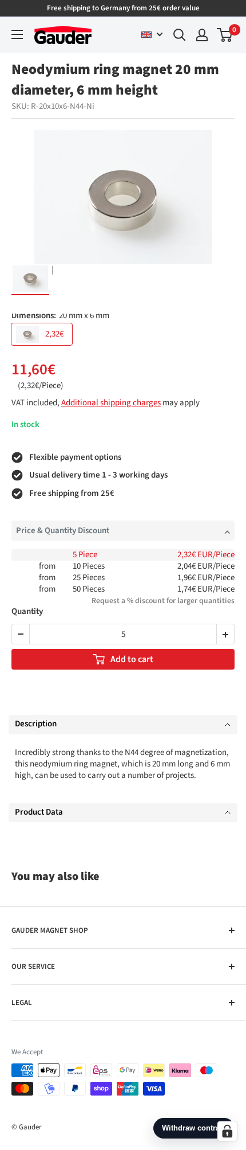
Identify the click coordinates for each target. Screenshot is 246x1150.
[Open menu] (17, 34)
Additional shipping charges (111, 403)
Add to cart (131, 659)
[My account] (202, 35)
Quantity (27, 612)
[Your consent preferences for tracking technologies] (227, 1131)
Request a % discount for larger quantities (163, 600)
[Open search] (179, 35)
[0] (225, 35)
